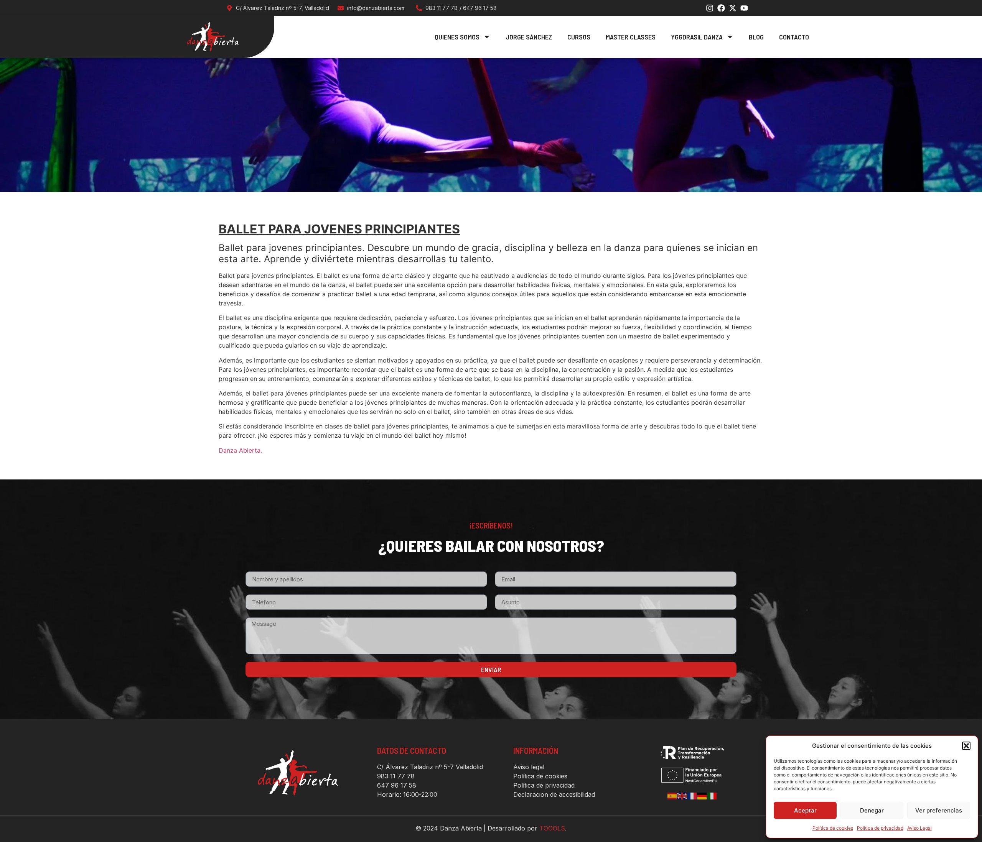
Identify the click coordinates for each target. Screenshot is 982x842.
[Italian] (712, 795)
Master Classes (631, 37)
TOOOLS (552, 828)
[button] (966, 746)
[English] (682, 795)
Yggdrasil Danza (697, 37)
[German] (702, 795)
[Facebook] (721, 8)
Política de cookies (832, 828)
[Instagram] (709, 8)
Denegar (872, 810)
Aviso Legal (919, 828)
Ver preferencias (938, 810)
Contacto (794, 37)
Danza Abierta (239, 450)
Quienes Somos (457, 37)
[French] (692, 795)
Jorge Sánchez (529, 37)
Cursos (578, 37)
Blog (756, 37)
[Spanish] (672, 795)
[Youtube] (744, 8)
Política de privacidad (880, 828)
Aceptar (805, 810)
